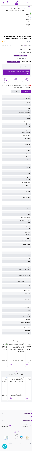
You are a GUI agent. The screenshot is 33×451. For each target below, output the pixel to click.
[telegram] (15, 432)
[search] (25, 2)
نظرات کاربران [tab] (15, 92)
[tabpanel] (16, 215)
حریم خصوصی (19, 446)
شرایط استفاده (13, 446)
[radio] (23, 49)
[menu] (30, 2)
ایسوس (22, 45)
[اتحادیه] (21, 438)
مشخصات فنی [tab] (26, 92)
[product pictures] (28, 14)
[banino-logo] (16, 3)
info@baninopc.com (4, 426)
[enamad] (14, 437)
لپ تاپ (26, 45)
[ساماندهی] (27, 438)
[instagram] (18, 432)
